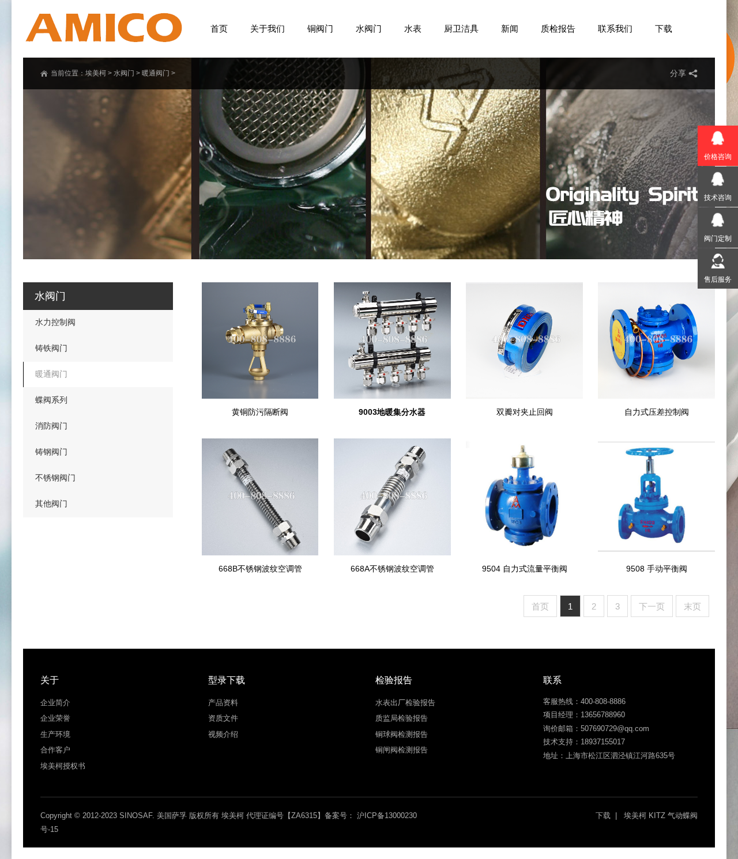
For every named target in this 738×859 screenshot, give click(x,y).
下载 (603, 815)
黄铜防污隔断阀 (260, 412)
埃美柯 (95, 73)
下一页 (652, 606)
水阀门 (124, 73)
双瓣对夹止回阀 (524, 412)
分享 (678, 73)
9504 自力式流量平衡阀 (524, 568)
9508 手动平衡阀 (656, 568)
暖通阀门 (156, 73)
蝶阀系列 (51, 399)
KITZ (657, 815)
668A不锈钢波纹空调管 (392, 568)
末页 (692, 606)
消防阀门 (51, 425)
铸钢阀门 (51, 451)
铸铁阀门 (51, 348)
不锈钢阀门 (55, 477)
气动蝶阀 (683, 815)
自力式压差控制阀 (656, 412)
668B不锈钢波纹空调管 (260, 568)
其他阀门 (51, 503)
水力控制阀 (55, 322)
